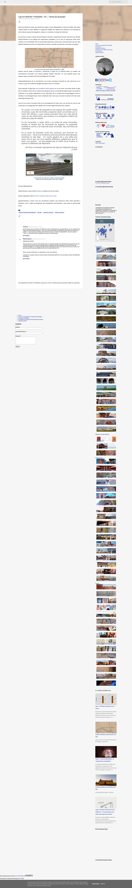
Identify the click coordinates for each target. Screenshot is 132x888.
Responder (26, 235)
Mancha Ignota (27, 239)
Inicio (19, 315)
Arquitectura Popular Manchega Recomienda (30, 319)
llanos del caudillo (48, 212)
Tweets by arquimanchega (102, 183)
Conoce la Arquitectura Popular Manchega (30, 316)
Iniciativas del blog (23, 318)
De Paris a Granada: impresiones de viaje (45, 196)
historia (39, 212)
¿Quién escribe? (22, 320)
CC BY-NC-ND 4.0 (20, 876)
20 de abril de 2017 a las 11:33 (38, 238)
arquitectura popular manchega (27, 212)
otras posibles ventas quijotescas (46, 88)
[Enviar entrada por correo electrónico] (19, 210)
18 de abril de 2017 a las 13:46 (35, 226)
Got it (103, 884)
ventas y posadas (59, 212)
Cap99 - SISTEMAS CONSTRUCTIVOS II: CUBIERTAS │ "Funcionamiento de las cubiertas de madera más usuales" (105, 812)
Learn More (95, 884)
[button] (19, 22)
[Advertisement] (49, 301)
